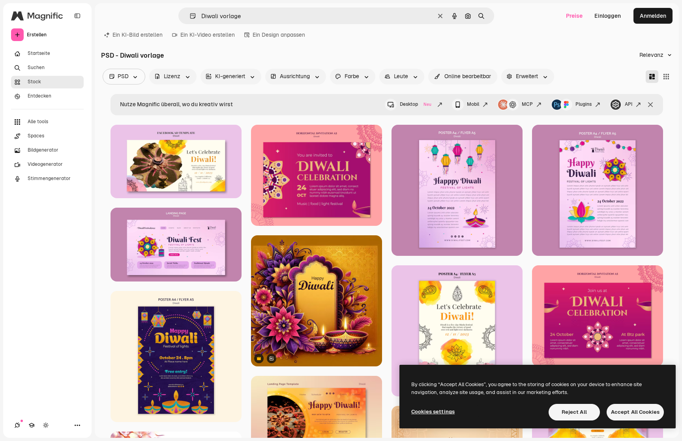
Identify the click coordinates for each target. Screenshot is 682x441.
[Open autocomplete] (189, 16)
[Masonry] (652, 76)
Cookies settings (433, 411)
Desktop (415, 104)
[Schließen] (650, 104)
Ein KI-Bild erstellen (137, 34)
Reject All (574, 412)
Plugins (583, 104)
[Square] (666, 76)
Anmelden (653, 15)
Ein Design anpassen (279, 34)
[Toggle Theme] (45, 425)
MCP (527, 104)
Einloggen (607, 15)
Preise (574, 15)
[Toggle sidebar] (77, 15)
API (628, 104)
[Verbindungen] (17, 425)
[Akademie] (31, 425)
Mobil (473, 104)
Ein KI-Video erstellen (207, 34)
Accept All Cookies (635, 412)
